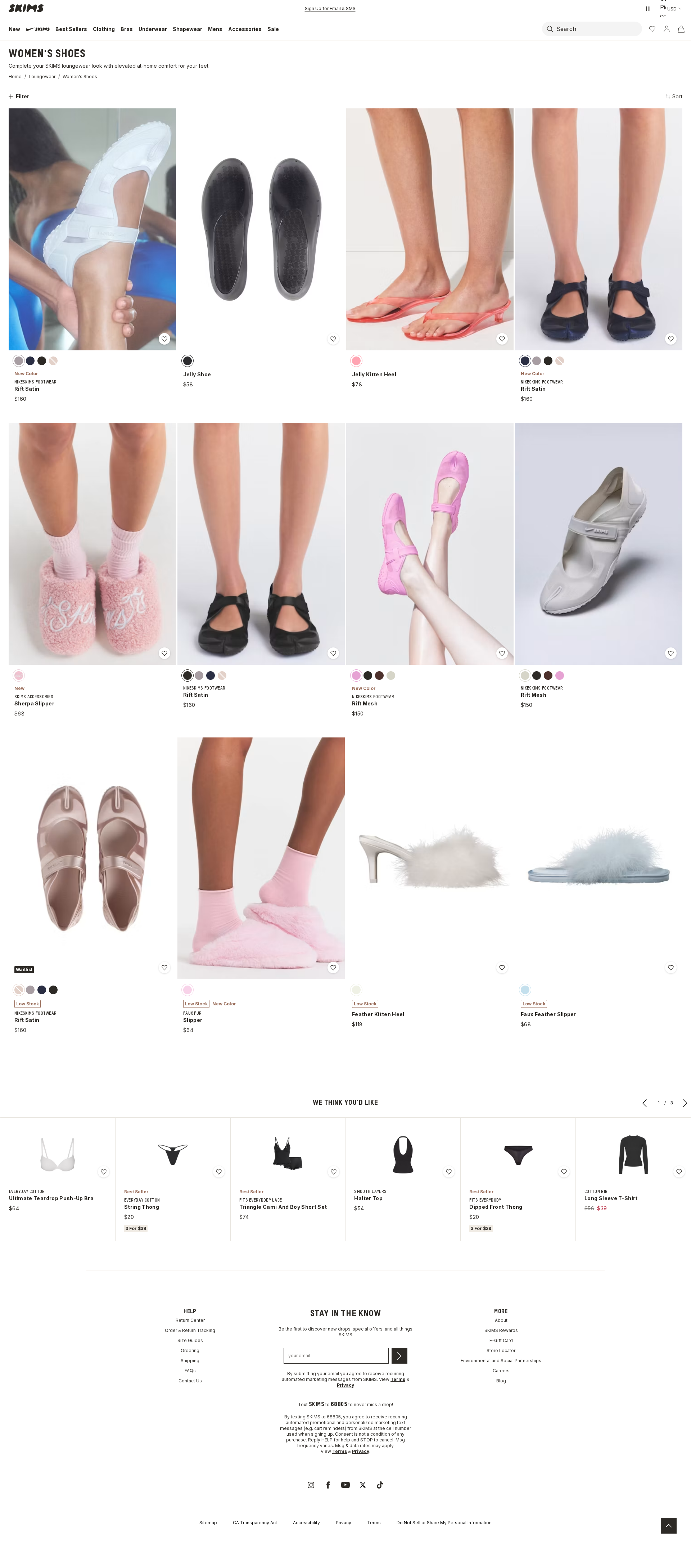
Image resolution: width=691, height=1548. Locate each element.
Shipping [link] (190, 1360)
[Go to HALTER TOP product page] (403, 1155)
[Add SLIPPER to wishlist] (333, 967)
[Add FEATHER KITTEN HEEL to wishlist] (502, 967)
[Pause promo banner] (647, 8)
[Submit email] (399, 1356)
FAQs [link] (190, 1370)
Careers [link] (501, 1370)
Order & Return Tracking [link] (190, 1330)
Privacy (343, 1522)
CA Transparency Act (255, 1522)
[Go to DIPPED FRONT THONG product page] (518, 1155)
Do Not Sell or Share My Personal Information (444, 1522)
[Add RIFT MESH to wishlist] (502, 653)
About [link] (501, 1320)
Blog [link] (501, 1380)
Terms (374, 1522)
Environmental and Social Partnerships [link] (501, 1360)
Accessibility (306, 1522)
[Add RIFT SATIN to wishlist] (164, 339)
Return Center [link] (190, 1320)
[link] (311, 1485)
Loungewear (42, 76)
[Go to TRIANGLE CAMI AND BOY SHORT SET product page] (288, 1155)
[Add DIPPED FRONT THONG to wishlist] (564, 1171)
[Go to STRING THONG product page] (173, 1155)
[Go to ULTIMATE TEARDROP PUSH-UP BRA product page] (58, 1155)
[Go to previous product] (645, 1103)
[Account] (666, 28)
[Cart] (681, 28)
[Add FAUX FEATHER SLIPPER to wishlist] (671, 967)
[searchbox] (598, 28)
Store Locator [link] (501, 1350)
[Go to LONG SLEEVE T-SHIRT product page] (633, 1155)
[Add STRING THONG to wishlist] (219, 1171)
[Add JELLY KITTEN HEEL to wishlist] (502, 339)
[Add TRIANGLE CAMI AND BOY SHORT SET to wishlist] (333, 1171)
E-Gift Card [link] (501, 1340)
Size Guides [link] (190, 1340)
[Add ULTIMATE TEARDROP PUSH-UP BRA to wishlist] (103, 1171)
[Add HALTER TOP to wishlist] (449, 1171)
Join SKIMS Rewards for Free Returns (330, 8)
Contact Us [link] (190, 1380)
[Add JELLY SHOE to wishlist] (333, 339)
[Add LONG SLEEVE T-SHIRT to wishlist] (679, 1171)
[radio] (18, 360)
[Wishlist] (652, 28)
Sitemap (208, 1522)
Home (15, 76)
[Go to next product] (685, 1103)
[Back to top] (669, 1526)
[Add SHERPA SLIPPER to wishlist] (164, 653)
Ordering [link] (190, 1350)
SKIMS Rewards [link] (501, 1330)
